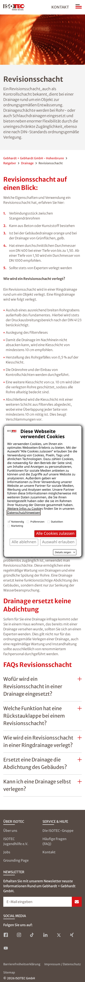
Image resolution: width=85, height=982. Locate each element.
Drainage (27, 163)
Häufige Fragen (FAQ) (54, 841)
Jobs (6, 852)
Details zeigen (63, 552)
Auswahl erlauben (58, 541)
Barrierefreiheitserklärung (21, 964)
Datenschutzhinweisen (23, 513)
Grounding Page (16, 860)
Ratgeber (9, 163)
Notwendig (17, 521)
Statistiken (57, 521)
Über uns (10, 831)
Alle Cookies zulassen (55, 533)
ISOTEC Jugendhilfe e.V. (15, 841)
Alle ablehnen (24, 541)
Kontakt (60, 7)
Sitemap (9, 972)
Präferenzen (37, 521)
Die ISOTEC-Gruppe (57, 831)
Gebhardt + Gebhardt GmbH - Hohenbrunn (33, 158)
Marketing (17, 526)
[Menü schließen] (79, 7)
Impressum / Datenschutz (62, 964)
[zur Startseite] (14, 7)
